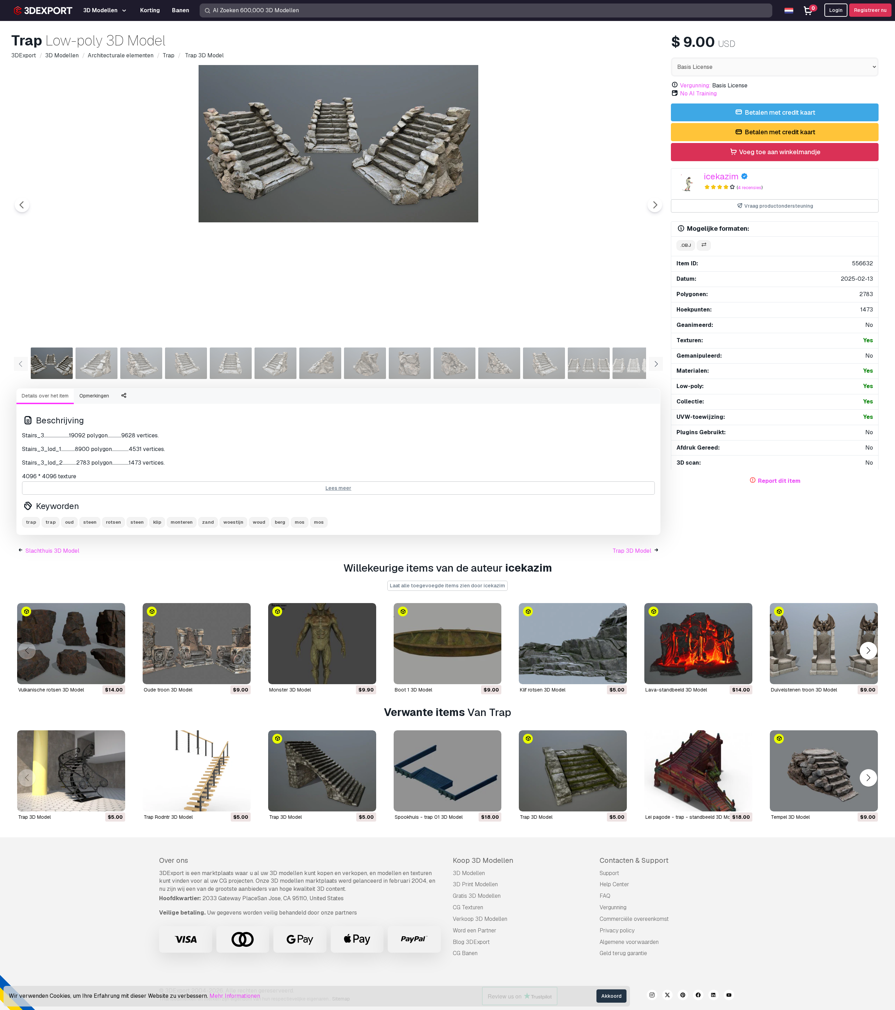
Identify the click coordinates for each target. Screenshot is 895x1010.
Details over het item (45, 396)
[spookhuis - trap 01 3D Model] (448, 770)
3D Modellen (469, 873)
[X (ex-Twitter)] (667, 996)
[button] (868, 650)
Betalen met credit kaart (779, 112)
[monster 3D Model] (322, 643)
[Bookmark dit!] (115, 674)
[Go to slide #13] (589, 363)
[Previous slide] (22, 205)
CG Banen (465, 953)
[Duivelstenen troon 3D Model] (824, 643)
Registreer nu (870, 10)
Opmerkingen (94, 396)
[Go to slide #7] (320, 363)
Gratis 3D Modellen (477, 896)
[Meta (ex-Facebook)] (698, 996)
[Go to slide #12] (544, 363)
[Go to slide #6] (275, 363)
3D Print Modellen (475, 884)
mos (300, 522)
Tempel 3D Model (790, 817)
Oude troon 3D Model (168, 690)
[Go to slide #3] (141, 363)
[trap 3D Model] (71, 770)
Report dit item (779, 481)
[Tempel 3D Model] (824, 770)
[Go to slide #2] (96, 363)
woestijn (233, 522)
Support (609, 873)
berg (280, 522)
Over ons (173, 860)
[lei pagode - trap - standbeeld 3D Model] (698, 770)
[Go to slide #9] (410, 363)
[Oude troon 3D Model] (197, 643)
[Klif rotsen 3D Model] (573, 643)
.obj (685, 245)
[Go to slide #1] (52, 363)
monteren (182, 522)
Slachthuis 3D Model (52, 550)
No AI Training (698, 93)
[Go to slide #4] (186, 363)
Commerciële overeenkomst (634, 919)
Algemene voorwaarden (629, 942)
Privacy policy (617, 930)
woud (259, 522)
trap (31, 522)
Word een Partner (474, 930)
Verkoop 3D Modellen (480, 919)
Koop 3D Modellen (483, 860)
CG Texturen (468, 907)
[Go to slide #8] (365, 363)
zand (208, 522)
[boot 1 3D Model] (448, 643)
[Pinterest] (683, 996)
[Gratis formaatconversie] (703, 246)
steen (89, 522)
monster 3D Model (290, 690)
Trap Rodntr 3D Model (168, 817)
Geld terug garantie (623, 953)
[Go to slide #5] (231, 363)
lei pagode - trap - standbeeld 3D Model (691, 817)
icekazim (721, 176)
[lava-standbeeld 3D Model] (698, 643)
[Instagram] (652, 996)
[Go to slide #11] (499, 363)
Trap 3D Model (632, 550)
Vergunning (613, 907)
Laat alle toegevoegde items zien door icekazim (447, 585)
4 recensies (749, 188)
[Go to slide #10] (454, 363)
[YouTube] (729, 996)
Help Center (614, 884)
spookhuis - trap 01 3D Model (429, 817)
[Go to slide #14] (633, 363)
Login (836, 10)
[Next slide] (654, 205)
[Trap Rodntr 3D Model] (197, 770)
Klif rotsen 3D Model (542, 690)
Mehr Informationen (234, 996)
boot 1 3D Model (413, 690)
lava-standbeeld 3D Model (676, 690)
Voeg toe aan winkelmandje (779, 152)
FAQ (605, 896)
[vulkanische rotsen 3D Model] (71, 643)
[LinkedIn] (714, 996)
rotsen (113, 522)
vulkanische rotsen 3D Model (51, 690)
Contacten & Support (634, 860)
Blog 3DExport (471, 942)
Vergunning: (695, 85)
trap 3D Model (34, 817)
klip (157, 522)
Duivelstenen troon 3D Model (804, 690)
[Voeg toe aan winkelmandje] (100, 674)
